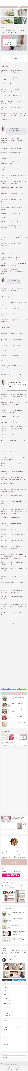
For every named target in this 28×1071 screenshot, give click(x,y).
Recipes (7, 1013)
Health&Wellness (8, 994)
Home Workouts (8, 1003)
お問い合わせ (9, 1067)
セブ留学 (8, 1046)
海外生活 (6, 1037)
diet (6, 1006)
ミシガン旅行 (9, 1039)
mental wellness (9, 996)
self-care (8, 998)
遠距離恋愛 (8, 1024)
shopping (8, 1015)
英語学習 (8, 1047)
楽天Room (8, 1016)
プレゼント (8, 1022)
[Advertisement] (14, 639)
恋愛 (7, 1032)
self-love (8, 1000)
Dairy (2, 27)
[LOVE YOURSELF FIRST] (14, 4)
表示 (16, 58)
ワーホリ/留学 (9, 1041)
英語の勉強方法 (8, 1044)
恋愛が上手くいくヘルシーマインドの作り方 (13, 1028)
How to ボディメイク (10, 1007)
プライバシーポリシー (17, 1067)
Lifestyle (6, 1011)
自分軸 (7, 1033)
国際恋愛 (6, 1020)
